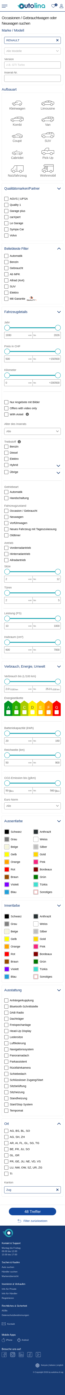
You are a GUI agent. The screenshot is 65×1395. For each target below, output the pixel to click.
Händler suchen (10, 1271)
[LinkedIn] (21, 1354)
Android (25, 1340)
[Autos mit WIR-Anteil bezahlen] (27, 414)
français (44, 1365)
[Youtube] (12, 1354)
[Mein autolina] (61, 6)
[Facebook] (4, 1354)
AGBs (4, 1310)
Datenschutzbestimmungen (15, 1315)
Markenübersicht (10, 1276)
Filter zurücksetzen (35, 1220)
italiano (52, 1365)
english (60, 1365)
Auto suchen (8, 1267)
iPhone (9, 1340)
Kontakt (11, 1324)
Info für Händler (9, 1293)
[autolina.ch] (31, 5)
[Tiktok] (29, 1354)
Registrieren (8, 1298)
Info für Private (9, 1289)
